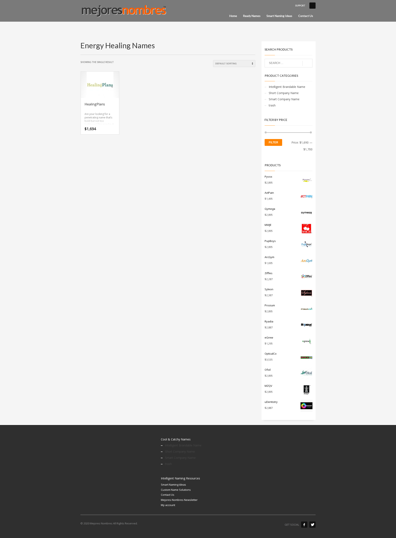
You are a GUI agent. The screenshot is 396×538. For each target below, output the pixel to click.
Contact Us (167, 495)
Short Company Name (284, 93)
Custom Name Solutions (176, 490)
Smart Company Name (284, 99)
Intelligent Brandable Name (287, 87)
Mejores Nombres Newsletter (179, 500)
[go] (307, 63)
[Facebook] (304, 524)
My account (168, 505)
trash (272, 105)
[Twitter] (312, 524)
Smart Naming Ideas (173, 484)
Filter (273, 142)
